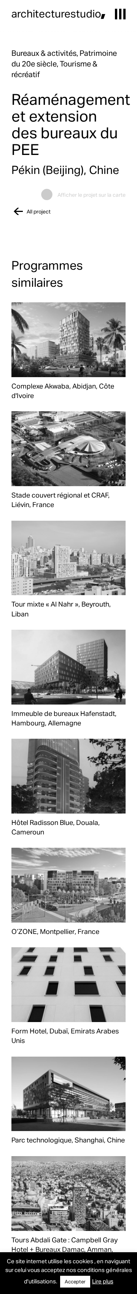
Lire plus (102, 1281)
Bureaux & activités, (45, 53)
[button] (120, 14)
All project (39, 211)
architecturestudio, (58, 13)
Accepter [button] (75, 1281)
